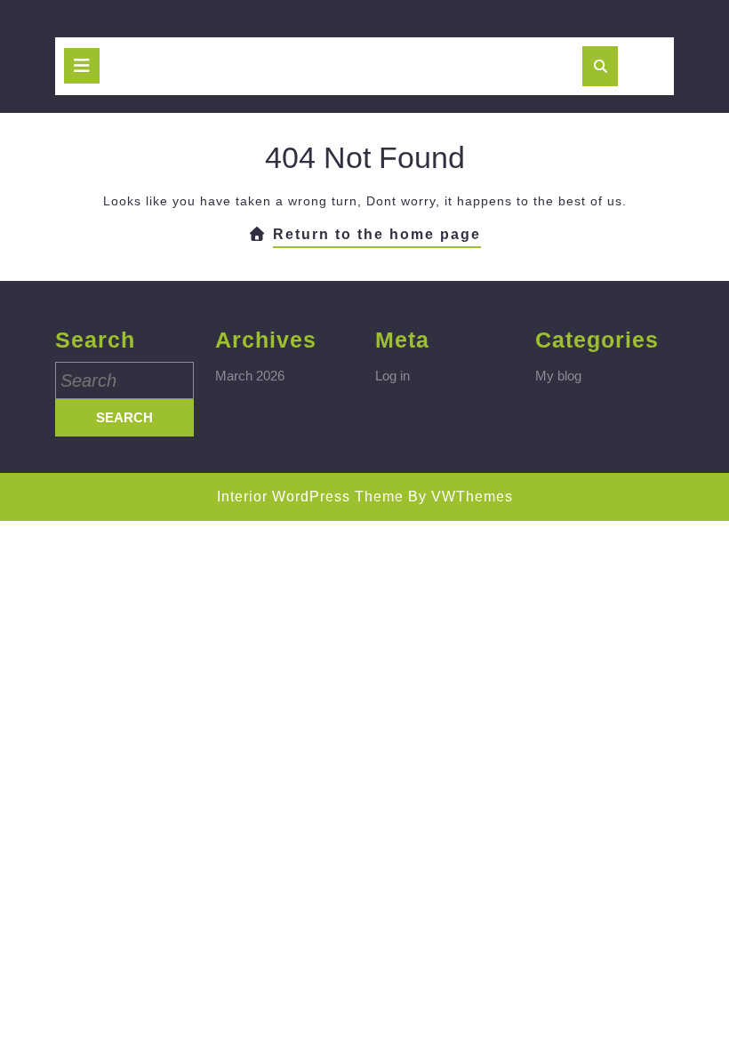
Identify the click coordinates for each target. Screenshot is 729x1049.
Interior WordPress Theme (310, 496)
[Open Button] (82, 66)
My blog (558, 375)
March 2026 (249, 375)
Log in (392, 375)
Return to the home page (377, 237)
